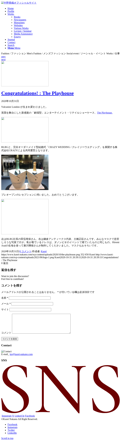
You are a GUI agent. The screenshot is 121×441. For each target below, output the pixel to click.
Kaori (44, 251)
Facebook (30, 415)
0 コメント (26, 251)
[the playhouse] (25, 85)
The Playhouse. (104, 112)
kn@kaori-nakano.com (21, 354)
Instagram (7, 415)
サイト (5, 309)
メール (6, 303)
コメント (6, 332)
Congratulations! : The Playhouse (37, 93)
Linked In (19, 415)
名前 (4, 298)
